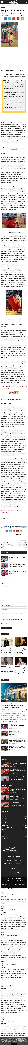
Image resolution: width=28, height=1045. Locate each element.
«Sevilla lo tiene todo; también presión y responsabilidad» (20, 652)
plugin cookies (24, 1042)
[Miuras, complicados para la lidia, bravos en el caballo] (4, 565)
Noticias (3, 829)
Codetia (20, 886)
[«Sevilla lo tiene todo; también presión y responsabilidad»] (21, 641)
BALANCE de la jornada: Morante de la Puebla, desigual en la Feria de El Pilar (7, 545)
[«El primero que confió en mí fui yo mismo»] (7, 661)
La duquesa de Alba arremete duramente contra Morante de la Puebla (22, 545)
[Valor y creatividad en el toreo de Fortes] (4, 572)
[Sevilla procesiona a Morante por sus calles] (4, 558)
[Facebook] (10, 872)
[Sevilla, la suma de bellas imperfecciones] (4, 733)
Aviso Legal (20, 880)
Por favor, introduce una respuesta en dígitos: (12, 619)
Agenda (3, 814)
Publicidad (4, 834)
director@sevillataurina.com (17, 863)
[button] (26, 2)
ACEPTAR (14, 1043)
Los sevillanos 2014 (6, 827)
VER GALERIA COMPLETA (9, 386)
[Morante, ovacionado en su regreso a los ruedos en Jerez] (5, 804)
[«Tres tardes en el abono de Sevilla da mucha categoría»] (7, 641)
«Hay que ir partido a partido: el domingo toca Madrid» (21, 672)
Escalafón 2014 (5, 823)
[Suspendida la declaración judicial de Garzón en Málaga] (5, 778)
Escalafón (3, 820)
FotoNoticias (4, 825)
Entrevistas (3, 646)
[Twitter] (18, 872)
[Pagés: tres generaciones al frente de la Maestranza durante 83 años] (4, 741)
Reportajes (3, 701)
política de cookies (15, 1041)
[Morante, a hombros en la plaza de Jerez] (5, 771)
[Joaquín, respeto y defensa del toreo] (4, 726)
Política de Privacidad (10, 880)
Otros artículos (5, 552)
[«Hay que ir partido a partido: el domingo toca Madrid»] (21, 661)
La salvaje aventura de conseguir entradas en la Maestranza (12, 706)
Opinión (3, 831)
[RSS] (14, 872)
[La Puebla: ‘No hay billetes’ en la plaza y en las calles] (4, 748)
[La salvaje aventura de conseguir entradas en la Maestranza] (14, 692)
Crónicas (2, 7)
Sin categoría (4, 838)
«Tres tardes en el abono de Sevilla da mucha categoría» (7, 652)
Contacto (8, 878)
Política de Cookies (16, 878)
